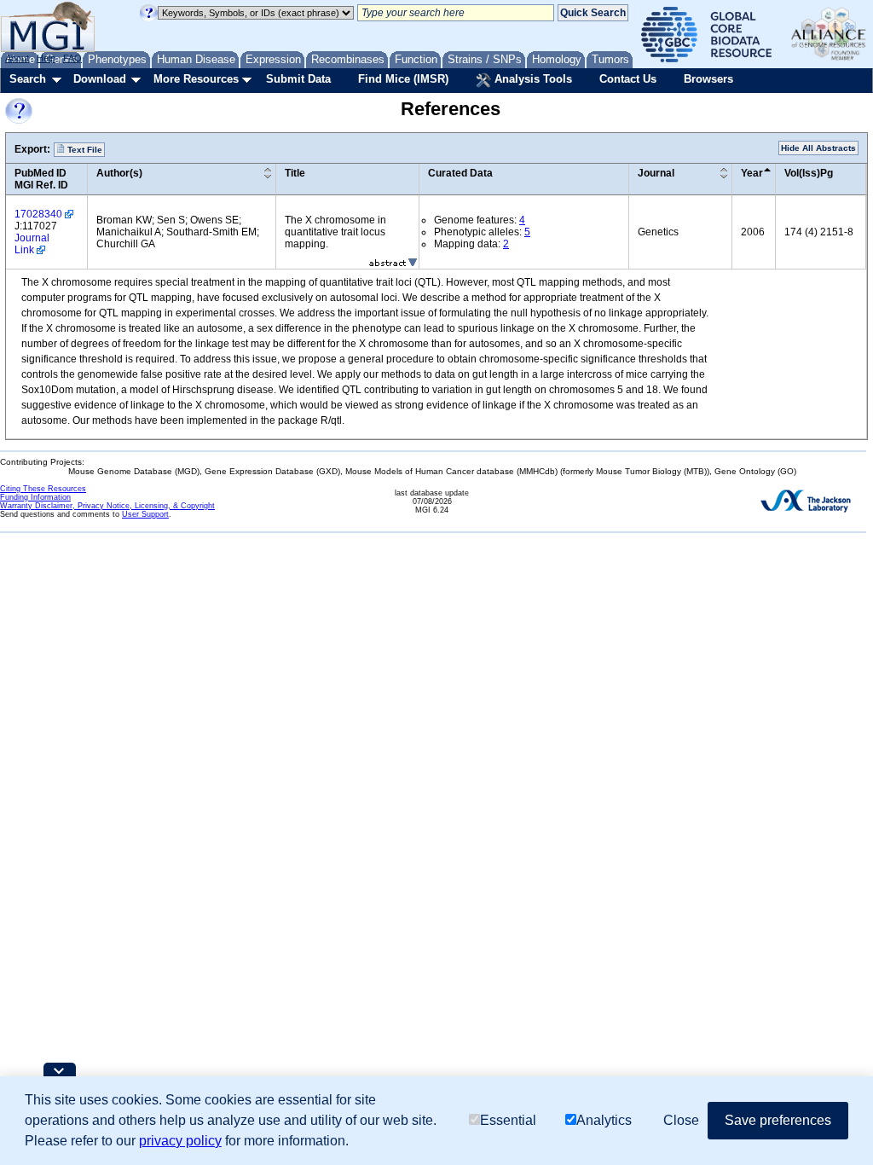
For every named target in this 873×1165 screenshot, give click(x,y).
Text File (83, 149)
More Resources (196, 78)
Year (752, 173)
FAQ (72, 58)
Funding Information (35, 497)
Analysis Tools (531, 78)
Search (27, 78)
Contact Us (627, 78)
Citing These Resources (43, 488)
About (17, 58)
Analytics (604, 1120)
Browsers (708, 78)
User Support (145, 514)
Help (46, 58)
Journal (656, 173)
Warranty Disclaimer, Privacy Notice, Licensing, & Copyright (107, 505)
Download (99, 78)
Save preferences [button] (778, 1120)
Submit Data (298, 78)
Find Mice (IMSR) (403, 78)
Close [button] (681, 1120)
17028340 (38, 214)
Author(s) (119, 173)
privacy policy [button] (180, 1140)
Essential (508, 1120)
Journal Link (31, 244)
